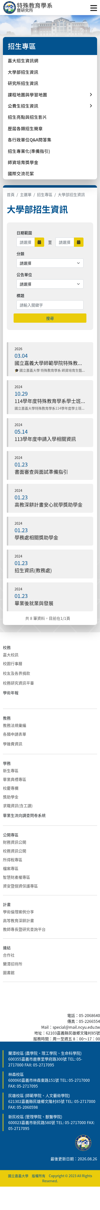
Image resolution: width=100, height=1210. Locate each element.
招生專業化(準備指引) (29, 151)
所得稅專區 (12, 860)
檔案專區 (10, 868)
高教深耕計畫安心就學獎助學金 (49, 504)
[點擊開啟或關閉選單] (93, 7)
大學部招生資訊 (23, 72)
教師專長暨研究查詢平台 (24, 929)
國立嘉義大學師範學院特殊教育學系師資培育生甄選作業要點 (50, 363)
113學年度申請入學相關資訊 (45, 438)
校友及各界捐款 (16, 673)
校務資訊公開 (14, 851)
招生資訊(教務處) (33, 570)
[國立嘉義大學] (29, 7)
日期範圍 (24, 233)
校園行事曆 (12, 663)
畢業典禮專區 (14, 779)
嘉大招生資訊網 (23, 60)
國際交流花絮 (21, 173)
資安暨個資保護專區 (20, 886)
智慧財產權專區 (16, 877)
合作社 (9, 955)
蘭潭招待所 (12, 964)
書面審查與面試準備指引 (41, 471)
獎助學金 (10, 797)
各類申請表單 (14, 734)
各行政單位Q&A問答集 (29, 140)
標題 (20, 295)
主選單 (26, 194)
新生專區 (10, 770)
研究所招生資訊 (23, 83)
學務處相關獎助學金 (36, 537)
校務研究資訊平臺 (18, 683)
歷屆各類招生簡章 (25, 128)
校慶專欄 (10, 788)
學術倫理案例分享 (18, 912)
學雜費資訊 (12, 744)
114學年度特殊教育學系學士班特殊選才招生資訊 (50, 400)
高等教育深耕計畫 (18, 920)
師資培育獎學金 (23, 162)
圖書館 (9, 972)
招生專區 (44, 194)
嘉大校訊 (10, 655)
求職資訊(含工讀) (18, 805)
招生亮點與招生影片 (27, 117)
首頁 (11, 194)
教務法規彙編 (14, 725)
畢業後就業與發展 (34, 603)
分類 (20, 254)
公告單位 (24, 274)
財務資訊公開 (14, 842)
